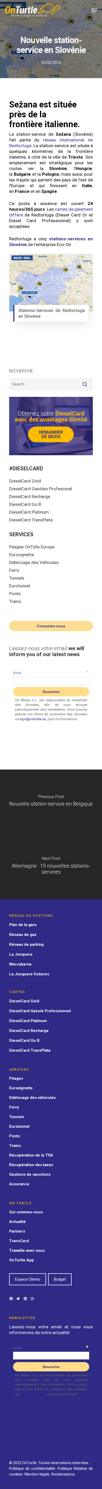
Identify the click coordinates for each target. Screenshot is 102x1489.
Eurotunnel (19, 585)
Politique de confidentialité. (32, 1468)
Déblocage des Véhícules (34, 562)
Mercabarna (20, 964)
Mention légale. (38, 1474)
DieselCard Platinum (29, 512)
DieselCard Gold (25, 481)
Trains (15, 601)
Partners (17, 1231)
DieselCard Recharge (29, 496)
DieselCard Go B (25, 504)
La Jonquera (20, 954)
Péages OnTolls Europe (31, 546)
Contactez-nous (51, 626)
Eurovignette (21, 554)
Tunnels (16, 578)
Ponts (15, 593)
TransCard (19, 1241)
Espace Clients (27, 1279)
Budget (60, 1279)
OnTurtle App (21, 1260)
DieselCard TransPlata (31, 519)
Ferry (14, 570)
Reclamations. (63, 1474)
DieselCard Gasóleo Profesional (40, 488)
